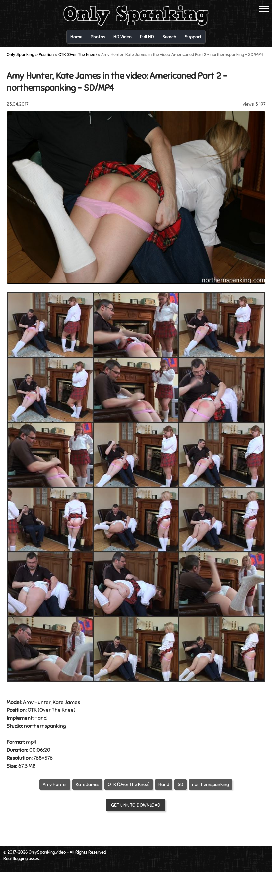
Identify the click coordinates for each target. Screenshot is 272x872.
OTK (32, 710)
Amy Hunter (55, 784)
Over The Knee (56, 710)
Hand (40, 718)
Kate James (87, 784)
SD (180, 784)
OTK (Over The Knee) (129, 784)
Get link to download (135, 805)
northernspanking (210, 784)
